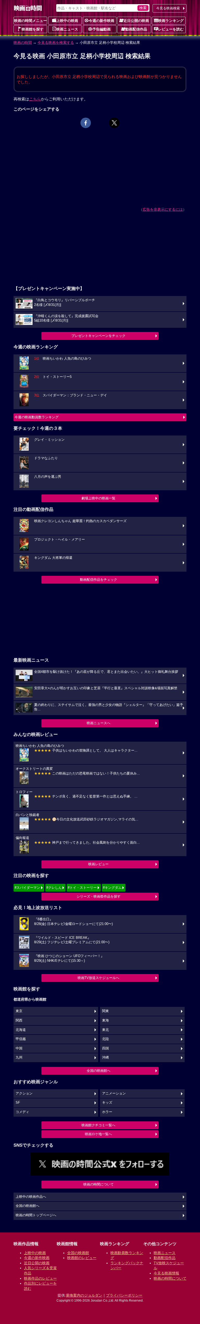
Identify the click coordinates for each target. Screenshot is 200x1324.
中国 (19, 1048)
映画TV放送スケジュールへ (98, 978)
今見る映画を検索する (56, 42)
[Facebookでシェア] (85, 123)
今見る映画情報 (166, 1273)
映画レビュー (98, 864)
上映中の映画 (67, 21)
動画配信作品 (136, 29)
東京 (19, 1011)
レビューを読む (171, 29)
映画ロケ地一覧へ (98, 1134)
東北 (105, 1030)
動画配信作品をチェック (98, 580)
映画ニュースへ (98, 723)
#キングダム (112, 888)
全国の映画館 (78, 1253)
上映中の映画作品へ (31, 1197)
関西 (19, 1020)
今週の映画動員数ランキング (37, 417)
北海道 (21, 1030)
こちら (35, 99)
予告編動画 (101, 29)
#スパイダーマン (27, 888)
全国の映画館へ (98, 1071)
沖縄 (105, 1057)
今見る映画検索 (168, 8)
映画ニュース (67, 29)
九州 (19, 1057)
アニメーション (114, 1093)
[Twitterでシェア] (114, 123)
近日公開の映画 (136, 21)
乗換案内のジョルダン (84, 1295)
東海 (105, 1020)
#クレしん (54, 888)
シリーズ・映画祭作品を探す (99, 896)
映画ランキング (171, 21)
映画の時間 (23, 42)
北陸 (105, 1039)
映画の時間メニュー (30, 21)
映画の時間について (98, 1184)
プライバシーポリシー (124, 1295)
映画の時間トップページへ (36, 1215)
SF (18, 1102)
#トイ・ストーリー (82, 888)
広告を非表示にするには (163, 209)
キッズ (107, 1102)
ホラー (107, 1112)
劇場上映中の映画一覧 (98, 498)
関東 (105, 1011)
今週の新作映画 (101, 21)
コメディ (22, 1112)
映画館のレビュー (81, 1258)
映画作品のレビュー (40, 1278)
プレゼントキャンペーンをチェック (98, 336)
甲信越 (21, 1039)
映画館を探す (32, 29)
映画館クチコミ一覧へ (98, 1125)
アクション (24, 1093)
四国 (105, 1048)
